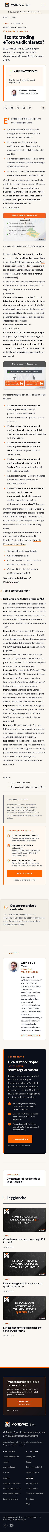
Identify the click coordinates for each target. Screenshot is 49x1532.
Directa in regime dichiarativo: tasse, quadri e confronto (22, 1285)
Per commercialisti (34, 1467)
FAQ (28, 1504)
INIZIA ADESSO (11, 207)
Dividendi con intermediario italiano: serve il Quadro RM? (22, 1329)
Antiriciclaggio (9, 1467)
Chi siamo (30, 1499)
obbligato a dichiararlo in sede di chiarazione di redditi (24, 266)
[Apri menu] (43, 4)
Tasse (13, 18)
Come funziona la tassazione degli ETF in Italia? (24, 1241)
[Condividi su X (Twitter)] (5, 107)
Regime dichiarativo (11, 1483)
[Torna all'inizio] (43, 1527)
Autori (6, 1472)
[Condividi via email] (23, 107)
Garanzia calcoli (32, 1472)
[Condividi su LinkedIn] (11, 107)
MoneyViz (30, 1456)
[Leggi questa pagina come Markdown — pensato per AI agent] (43, 108)
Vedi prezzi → (12, 1410)
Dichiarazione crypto (12, 1493)
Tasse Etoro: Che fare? (20, 782)
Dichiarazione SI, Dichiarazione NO (26, 787)
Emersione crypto (10, 1499)
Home (6, 18)
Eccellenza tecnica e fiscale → (31, 12)
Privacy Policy (32, 1483)
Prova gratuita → (24, 873)
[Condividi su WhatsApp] (17, 107)
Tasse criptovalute (11, 1456)
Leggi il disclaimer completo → (14, 1445)
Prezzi (28, 1462)
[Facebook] (5, 1525)
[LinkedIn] (11, 1525)
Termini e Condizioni (34, 1493)
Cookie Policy (32, 1488)
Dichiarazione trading (12, 1488)
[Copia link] (29, 107)
